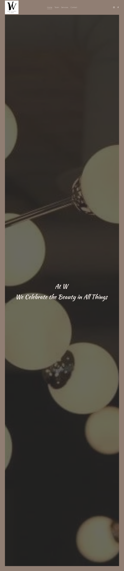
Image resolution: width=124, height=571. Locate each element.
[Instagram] (114, 7)
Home (49, 7)
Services (64, 7)
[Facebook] (118, 7)
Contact (74, 7)
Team (56, 7)
